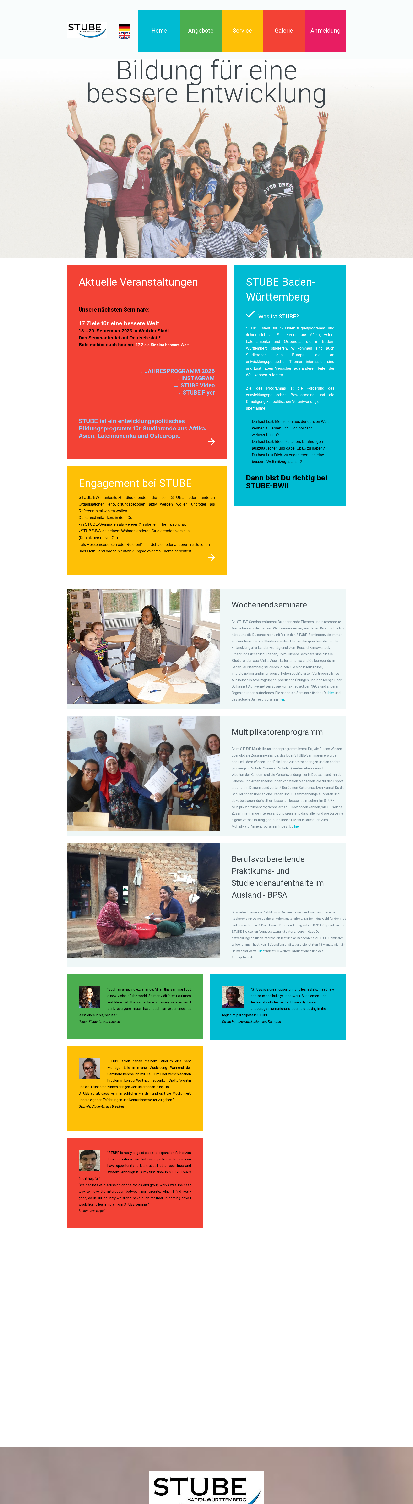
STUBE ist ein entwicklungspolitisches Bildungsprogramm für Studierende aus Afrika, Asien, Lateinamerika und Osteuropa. (142, 428)
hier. (297, 826)
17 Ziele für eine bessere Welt (162, 345)
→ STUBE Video (194, 385)
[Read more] (211, 442)
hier (331, 693)
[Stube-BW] (87, 30)
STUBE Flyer (199, 392)
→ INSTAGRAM (194, 378)
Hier (261, 951)
